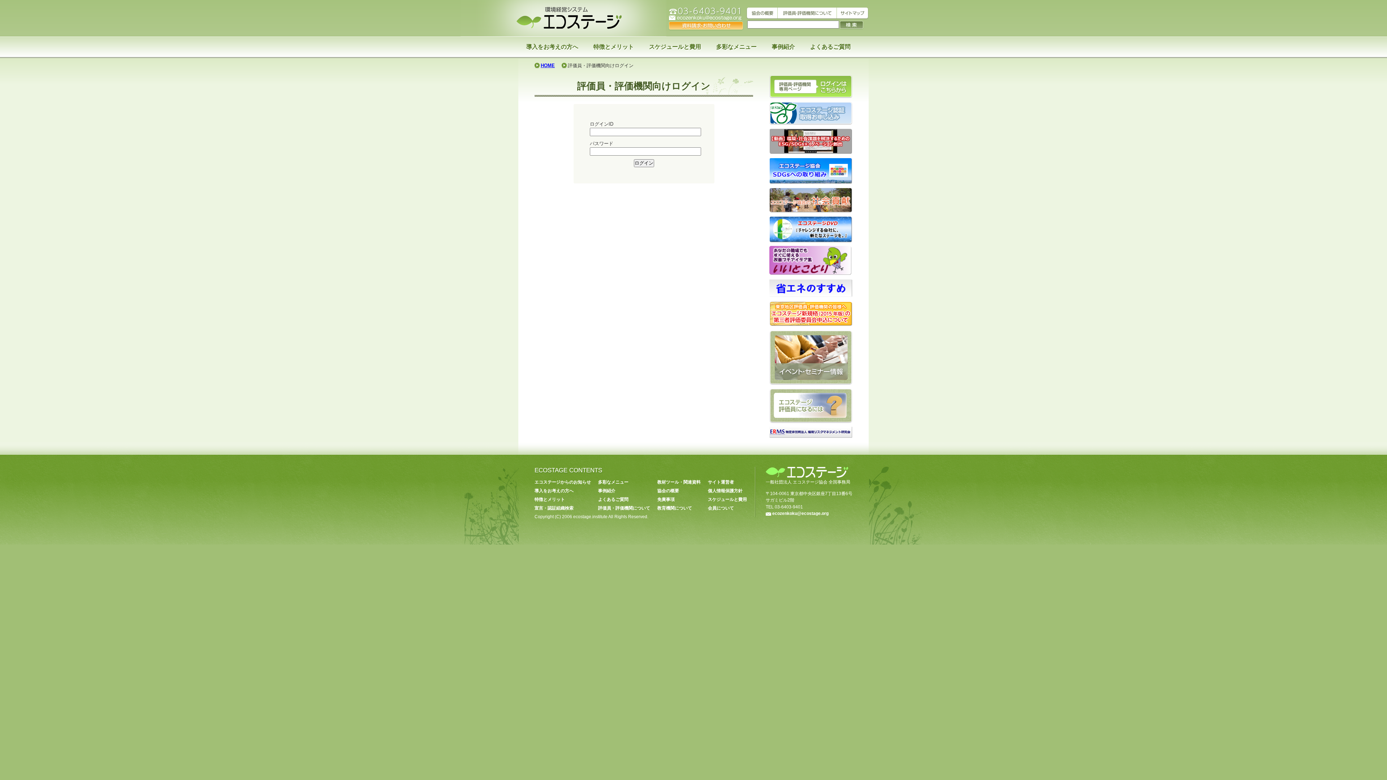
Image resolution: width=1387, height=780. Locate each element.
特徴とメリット (613, 47)
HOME (548, 65)
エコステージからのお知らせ (563, 482)
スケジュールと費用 (675, 47)
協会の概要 (668, 490)
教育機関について (674, 508)
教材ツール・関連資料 (679, 482)
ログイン (644, 163)
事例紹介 (783, 47)
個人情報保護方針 (725, 490)
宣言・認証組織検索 (554, 508)
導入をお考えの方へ (552, 47)
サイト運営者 (721, 482)
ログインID (601, 124)
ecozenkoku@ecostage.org (800, 513)
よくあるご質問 (830, 47)
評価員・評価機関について (624, 508)
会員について (721, 508)
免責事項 (666, 499)
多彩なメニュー (736, 47)
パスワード (601, 143)
